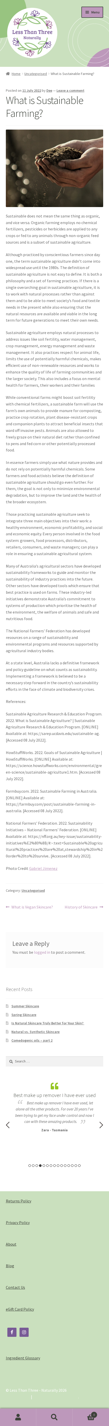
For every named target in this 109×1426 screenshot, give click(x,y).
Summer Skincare (25, 1006)
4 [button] (40, 1165)
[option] (55, 1106)
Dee (49, 90)
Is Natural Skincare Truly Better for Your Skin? (47, 1023)
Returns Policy (18, 1200)
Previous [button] (8, 1125)
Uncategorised (35, 73)
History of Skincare (81, 907)
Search (54, 1417)
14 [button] (76, 1165)
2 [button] (33, 1165)
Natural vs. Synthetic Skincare (35, 1031)
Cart (84, 1413)
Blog (10, 1265)
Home (16, 73)
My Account (18, 1417)
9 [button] (58, 1165)
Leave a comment (70, 90)
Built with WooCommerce (55, 1396)
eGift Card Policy (20, 1309)
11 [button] (65, 1165)
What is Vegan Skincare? (32, 907)
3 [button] (36, 1165)
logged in (42, 952)
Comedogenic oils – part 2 (31, 1040)
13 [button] (72, 1165)
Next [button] (101, 1125)
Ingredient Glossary (23, 1357)
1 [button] (29, 1165)
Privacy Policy (18, 1222)
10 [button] (61, 1165)
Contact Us (15, 1287)
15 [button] (79, 1165)
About (11, 1244)
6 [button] (47, 1165)
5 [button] (44, 1165)
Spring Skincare (23, 1014)
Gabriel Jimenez (43, 868)
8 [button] (54, 1165)
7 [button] (51, 1165)
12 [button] (68, 1165)
